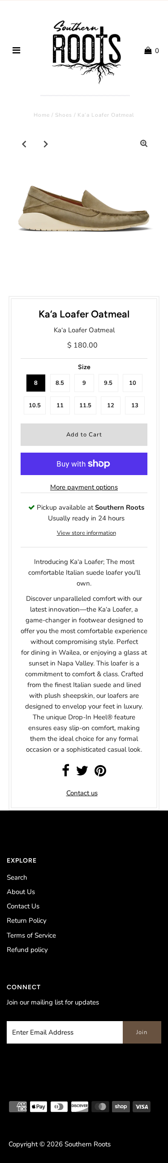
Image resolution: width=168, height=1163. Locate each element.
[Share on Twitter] (82, 773)
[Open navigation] (16, 51)
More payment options (84, 487)
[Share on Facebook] (65, 773)
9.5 (108, 383)
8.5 (60, 383)
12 (110, 405)
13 (134, 405)
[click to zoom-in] (144, 144)
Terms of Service (31, 935)
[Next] (46, 144)
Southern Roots (88, 1144)
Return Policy (27, 920)
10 (132, 383)
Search (17, 877)
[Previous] (24, 144)
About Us (21, 891)
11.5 (85, 405)
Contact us (82, 793)
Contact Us (23, 906)
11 (60, 405)
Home (42, 115)
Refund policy (27, 949)
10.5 (35, 405)
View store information (86, 533)
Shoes (63, 115)
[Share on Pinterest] (100, 773)
